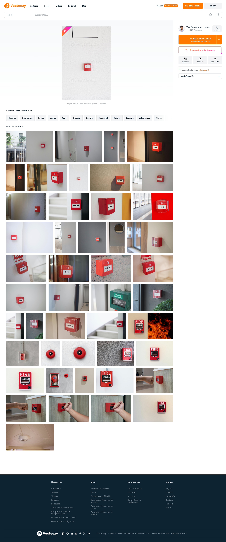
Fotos (46, 6)
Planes (160, 5)
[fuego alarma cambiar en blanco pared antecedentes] (154, 353)
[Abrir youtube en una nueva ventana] (89, 533)
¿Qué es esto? (204, 70)
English (169, 488)
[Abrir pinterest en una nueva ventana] (76, 533)
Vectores (34, 6)
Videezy (54, 496)
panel (64, 118)
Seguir (217, 30)
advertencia (144, 118)
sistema (130, 118)
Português (170, 496)
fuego (41, 118)
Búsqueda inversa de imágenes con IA (60, 512)
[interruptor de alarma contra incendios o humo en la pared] (150, 326)
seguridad (103, 118)
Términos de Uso (143, 533)
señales (117, 118)
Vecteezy (55, 492)
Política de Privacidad (160, 533)
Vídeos (59, 6)
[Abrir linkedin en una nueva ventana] (72, 533)
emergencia (27, 118)
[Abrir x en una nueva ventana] (84, 533)
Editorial (72, 6)
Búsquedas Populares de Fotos (102, 507)
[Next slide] (169, 118)
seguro (89, 118)
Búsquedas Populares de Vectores (102, 501)
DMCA (93, 492)
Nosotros (131, 496)
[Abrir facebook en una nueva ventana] (63, 533)
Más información (187, 76)
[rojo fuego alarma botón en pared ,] (29, 146)
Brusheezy (56, 488)
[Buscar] (210, 14)
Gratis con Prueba (200, 39)
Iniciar (213, 5)
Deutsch (169, 500)
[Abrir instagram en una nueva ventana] (67, 533)
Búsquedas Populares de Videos (102, 513)
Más (84, 6)
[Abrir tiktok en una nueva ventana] (80, 533)
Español (169, 492)
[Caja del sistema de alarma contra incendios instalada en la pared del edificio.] (84, 380)
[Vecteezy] (15, 5)
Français (169, 503)
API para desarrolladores (62, 507)
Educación (55, 503)
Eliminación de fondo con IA (63, 517)
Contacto (131, 492)
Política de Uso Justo (179, 533)
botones (12, 118)
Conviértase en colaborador (134, 501)
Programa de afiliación (101, 496)
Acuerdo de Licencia (100, 488)
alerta (159, 118)
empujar (76, 118)
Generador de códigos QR (62, 521)
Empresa (55, 500)
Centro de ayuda (135, 488)
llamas (53, 118)
